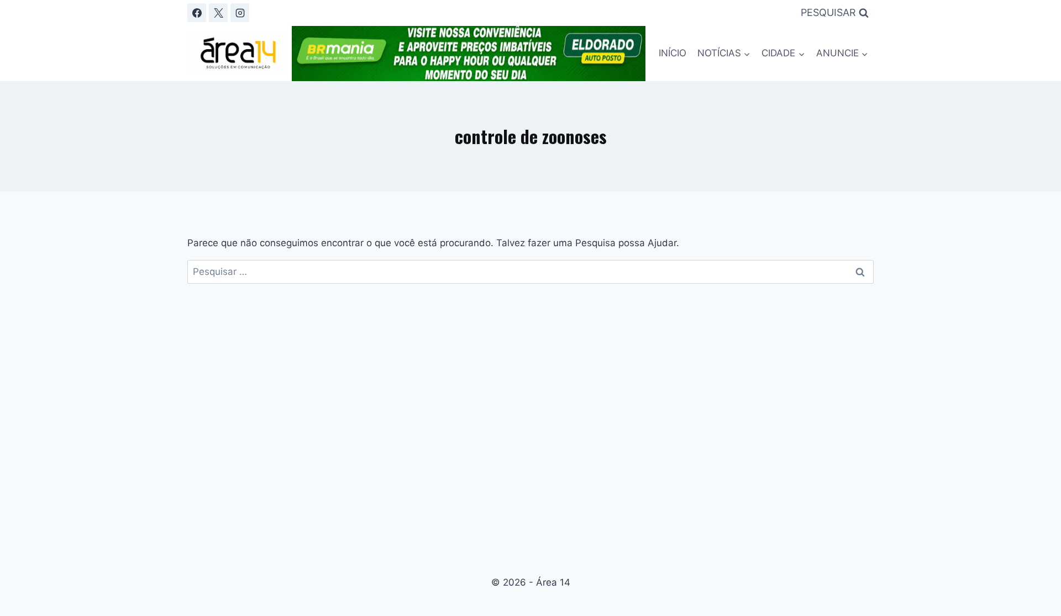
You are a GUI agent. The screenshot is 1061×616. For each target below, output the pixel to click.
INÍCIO (672, 53)
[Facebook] (196, 12)
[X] (218, 12)
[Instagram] (239, 12)
